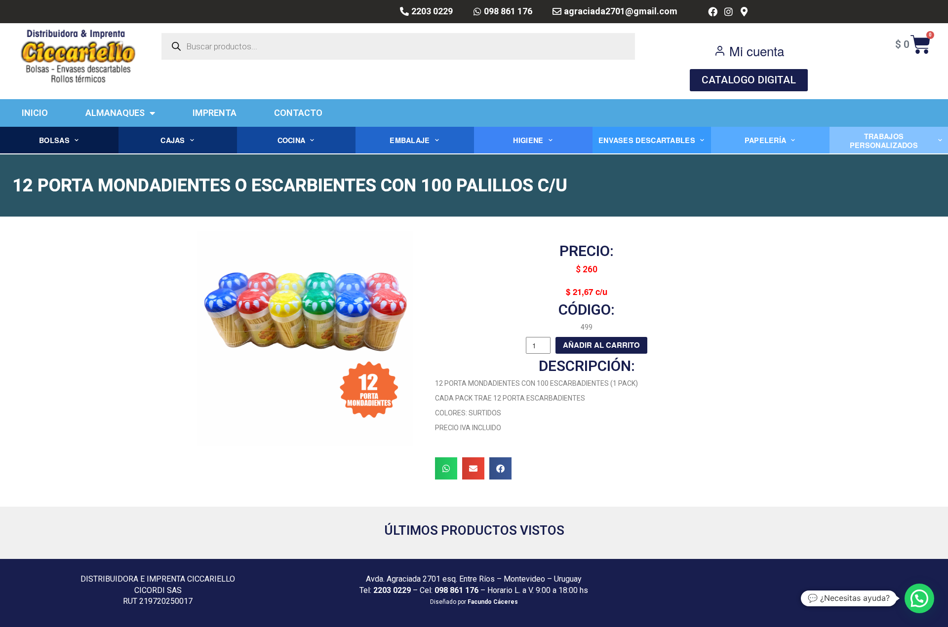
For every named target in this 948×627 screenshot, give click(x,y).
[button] (446, 468)
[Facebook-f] (712, 11)
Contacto (298, 113)
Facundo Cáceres (493, 601)
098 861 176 (456, 590)
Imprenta (215, 113)
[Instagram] (728, 11)
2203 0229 (392, 590)
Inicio (35, 113)
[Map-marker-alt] (743, 11)
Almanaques (115, 113)
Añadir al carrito (601, 344)
